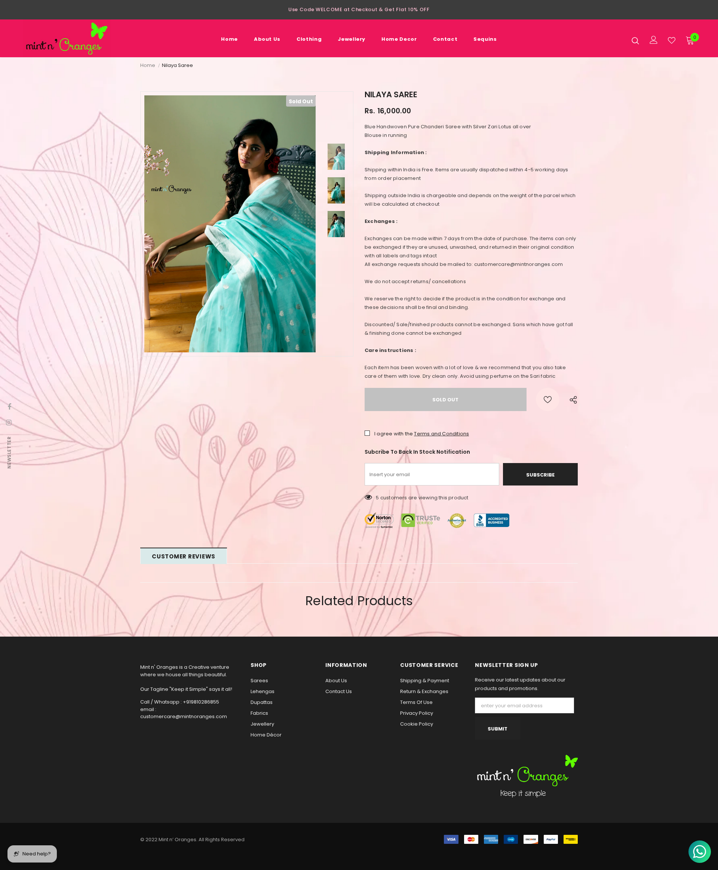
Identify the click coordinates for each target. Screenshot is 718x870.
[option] (359, 7)
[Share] (571, 399)
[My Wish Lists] (671, 40)
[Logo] (67, 38)
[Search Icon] (635, 40)
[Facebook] (9, 406)
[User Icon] (654, 40)
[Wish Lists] (547, 399)
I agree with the (393, 433)
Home (147, 65)
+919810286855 (201, 701)
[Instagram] (8, 422)
